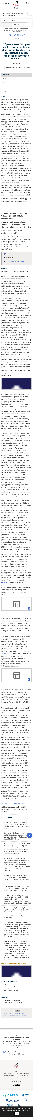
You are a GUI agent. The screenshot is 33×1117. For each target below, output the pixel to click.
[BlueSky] (12, 1081)
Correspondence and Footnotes (16, 261)
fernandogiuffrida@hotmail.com (13, 803)
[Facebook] (18, 1081)
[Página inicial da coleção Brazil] (16, 1068)
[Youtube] (20, 1081)
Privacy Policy (26, 1110)
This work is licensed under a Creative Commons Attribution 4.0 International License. (16, 1014)
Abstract (6, 75)
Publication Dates (8, 87)
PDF (27, 25)
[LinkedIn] (16, 1081)
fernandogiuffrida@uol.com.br (12, 801)
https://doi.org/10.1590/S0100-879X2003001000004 (16, 34)
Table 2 (8, 654)
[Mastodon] (14, 1081)
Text (4, 79)
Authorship (16, 63)
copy (16, 39)
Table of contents (17, 21)
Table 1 (5, 582)
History (5, 91)
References (6, 83)
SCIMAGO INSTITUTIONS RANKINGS (18, 67)
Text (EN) (16, 25)
